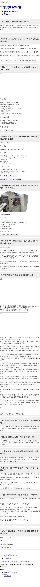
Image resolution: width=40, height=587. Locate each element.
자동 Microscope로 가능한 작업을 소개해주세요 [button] (20, 495)
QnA (5, 556)
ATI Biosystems (4, 2)
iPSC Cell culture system (13, 179)
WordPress (10, 564)
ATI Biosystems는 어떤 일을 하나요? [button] (16, 22)
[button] (19, 8)
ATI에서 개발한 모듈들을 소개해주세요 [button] (17, 275)
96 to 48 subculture (11, 176)
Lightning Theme (21, 564)
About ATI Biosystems (10, 555)
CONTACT (7, 558)
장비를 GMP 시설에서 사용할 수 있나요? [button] (18, 437)
